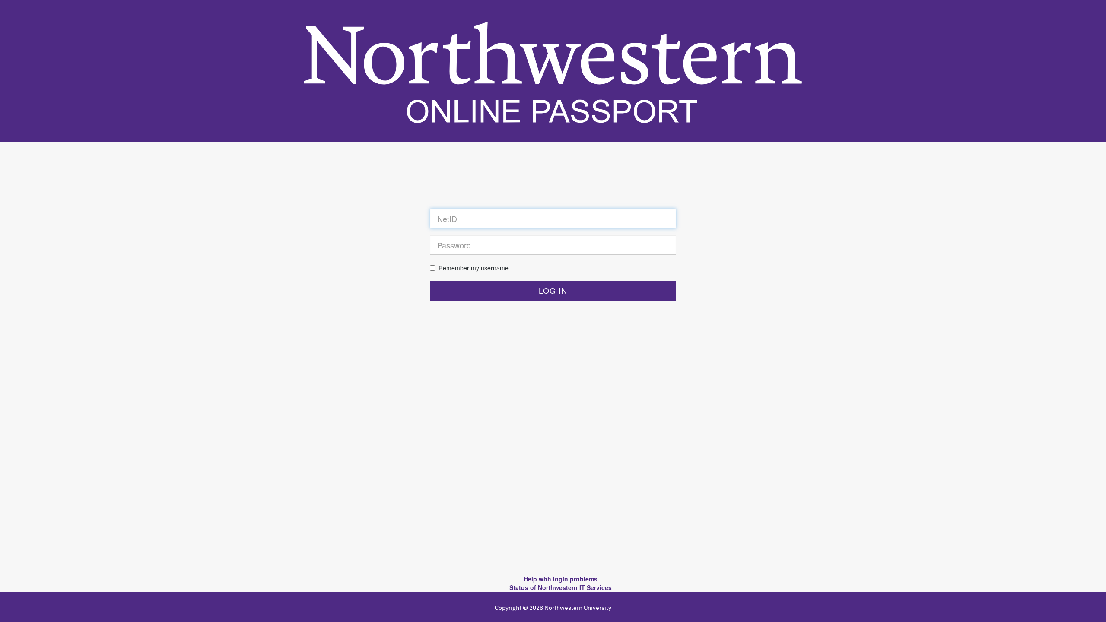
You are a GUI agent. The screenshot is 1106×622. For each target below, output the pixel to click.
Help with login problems (560, 578)
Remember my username (474, 267)
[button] (553, 291)
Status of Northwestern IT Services (560, 587)
